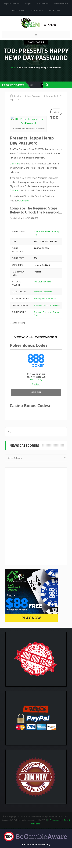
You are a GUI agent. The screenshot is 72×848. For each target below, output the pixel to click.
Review (36, 384)
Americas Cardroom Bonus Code (46, 313)
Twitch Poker (18, 10)
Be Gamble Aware (54, 820)
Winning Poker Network (45, 298)
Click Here (15, 163)
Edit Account (43, 3)
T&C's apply (36, 379)
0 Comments (50, 96)
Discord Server (36, 10)
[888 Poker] (36, 360)
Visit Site (36, 392)
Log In (28, 3)
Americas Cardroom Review (47, 305)
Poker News (54, 10)
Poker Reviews (43, 85)
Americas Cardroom (43, 291)
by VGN (17, 96)
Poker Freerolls (61, 3)
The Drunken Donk (42, 281)
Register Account (12, 3)
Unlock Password (36, 41)
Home (14, 67)
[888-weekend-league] (31, 595)
